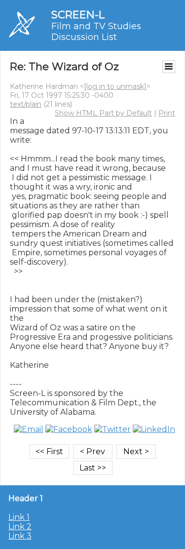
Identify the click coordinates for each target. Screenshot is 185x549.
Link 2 (20, 526)
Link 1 (19, 517)
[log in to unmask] (115, 86)
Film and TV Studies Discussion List (96, 31)
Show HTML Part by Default (103, 113)
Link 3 (20, 536)
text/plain (25, 104)
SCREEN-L (78, 14)
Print (166, 113)
